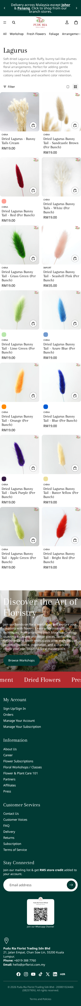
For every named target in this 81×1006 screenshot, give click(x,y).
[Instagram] (25, 974)
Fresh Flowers (36, 34)
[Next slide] (76, 8)
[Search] (13, 22)
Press (7, 791)
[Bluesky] (62, 974)
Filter (11, 87)
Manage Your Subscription (22, 726)
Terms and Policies (40, 999)
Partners (9, 779)
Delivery (9, 832)
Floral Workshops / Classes (22, 767)
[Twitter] (47, 974)
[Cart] (76, 22)
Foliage (54, 34)
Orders (8, 714)
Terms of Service (15, 850)
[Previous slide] (4, 8)
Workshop (17, 34)
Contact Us (11, 814)
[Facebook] (18, 974)
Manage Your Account (19, 720)
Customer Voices (15, 820)
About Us (10, 749)
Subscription (12, 844)
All (5, 34)
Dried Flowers (25, 679)
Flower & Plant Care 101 (20, 773)
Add (78, 125)
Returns (8, 838)
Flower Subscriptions (18, 761)
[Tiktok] (40, 974)
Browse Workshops (21, 660)
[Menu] (5, 22)
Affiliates (9, 785)
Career (8, 755)
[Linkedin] (55, 974)
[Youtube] (33, 974)
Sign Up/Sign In (14, 708)
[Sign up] (71, 885)
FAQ (6, 826)
